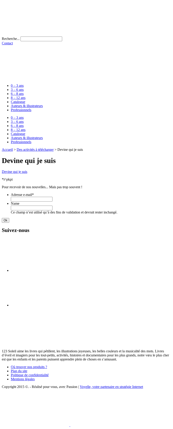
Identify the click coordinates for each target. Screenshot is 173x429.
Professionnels (21, 110)
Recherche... (11, 39)
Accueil (7, 149)
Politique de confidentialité (30, 375)
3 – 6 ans (17, 90)
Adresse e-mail (22, 195)
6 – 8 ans (17, 94)
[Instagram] (44, 305)
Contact (7, 43)
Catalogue (18, 102)
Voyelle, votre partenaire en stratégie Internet (111, 387)
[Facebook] (44, 270)
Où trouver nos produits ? (29, 367)
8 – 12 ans (18, 98)
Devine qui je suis (14, 172)
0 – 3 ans (17, 85)
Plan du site (19, 371)
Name (15, 203)
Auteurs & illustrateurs (27, 106)
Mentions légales (23, 379)
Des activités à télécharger (35, 149)
